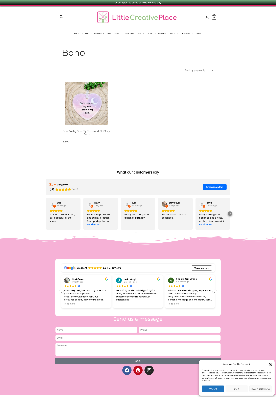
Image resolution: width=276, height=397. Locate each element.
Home (76, 33)
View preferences (260, 388)
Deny (236, 388)
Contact (199, 33)
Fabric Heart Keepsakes (156, 33)
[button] (270, 364)
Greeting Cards (113, 33)
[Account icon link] (207, 17)
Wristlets (141, 33)
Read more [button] (69, 304)
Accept (213, 388)
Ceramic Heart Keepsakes (92, 33)
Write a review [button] (201, 268)
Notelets (172, 33)
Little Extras (185, 33)
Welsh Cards (129, 33)
